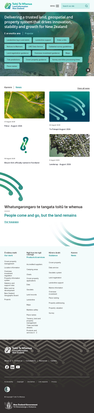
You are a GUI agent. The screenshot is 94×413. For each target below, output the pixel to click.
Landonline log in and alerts (18, 40)
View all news (83, 88)
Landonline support (43, 40)
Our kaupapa (11, 222)
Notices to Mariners (15, 47)
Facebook (6, 367)
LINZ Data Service (36, 47)
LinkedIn (12, 367)
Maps (68, 53)
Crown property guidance (36, 60)
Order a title (61, 40)
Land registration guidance (18, 53)
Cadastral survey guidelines (60, 47)
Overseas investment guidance (47, 53)
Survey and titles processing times (66, 60)
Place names (12, 66)
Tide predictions (13, 60)
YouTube (17, 367)
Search (86, 6)
